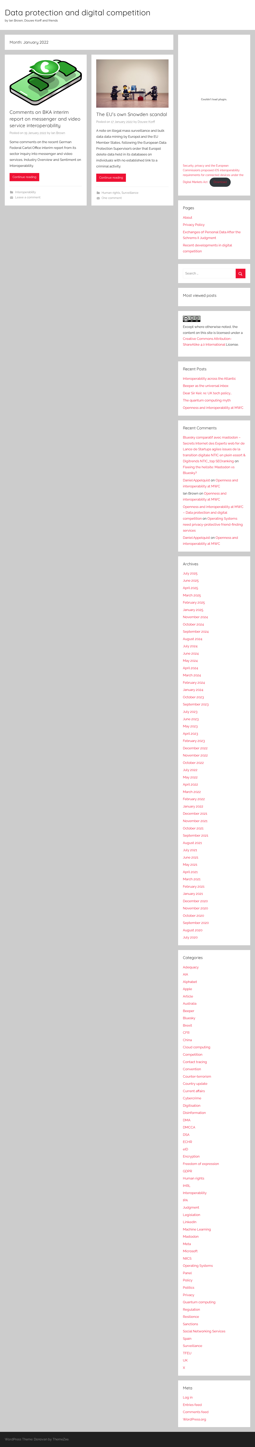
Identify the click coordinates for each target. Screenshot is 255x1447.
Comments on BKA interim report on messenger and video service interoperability (45, 118)
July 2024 (190, 646)
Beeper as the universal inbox (206, 386)
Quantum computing (199, 1302)
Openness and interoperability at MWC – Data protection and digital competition (213, 513)
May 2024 (190, 661)
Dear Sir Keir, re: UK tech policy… (207, 393)
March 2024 (192, 675)
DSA (186, 1135)
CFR (186, 1033)
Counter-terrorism (197, 1076)
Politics (188, 1288)
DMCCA (189, 1127)
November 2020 (195, 908)
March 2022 (192, 792)
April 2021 (190, 872)
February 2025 (194, 602)
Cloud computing (196, 1047)
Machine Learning (197, 1229)
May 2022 (190, 777)
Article (188, 996)
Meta (187, 1244)
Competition (192, 1054)
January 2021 (193, 894)
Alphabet (190, 982)
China (187, 1040)
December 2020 (195, 901)
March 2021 (191, 879)
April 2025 (190, 588)
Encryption (191, 1156)
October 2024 (193, 624)
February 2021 (193, 886)
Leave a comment (27, 197)
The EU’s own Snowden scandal (131, 114)
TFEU (187, 1353)
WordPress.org (194, 1419)
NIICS (187, 1258)
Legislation (191, 1215)
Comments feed (196, 1412)
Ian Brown (58, 133)
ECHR (187, 1142)
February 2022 (194, 799)
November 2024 (195, 617)
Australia (189, 1003)
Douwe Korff (146, 122)
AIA (185, 974)
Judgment (191, 1207)
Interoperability (25, 192)
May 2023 (190, 726)
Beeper (188, 1011)
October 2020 (193, 916)
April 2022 (190, 784)
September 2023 (196, 704)
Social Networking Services (204, 1331)
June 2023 (191, 719)
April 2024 (190, 668)
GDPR (187, 1171)
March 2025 (192, 595)
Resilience (191, 1317)
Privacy (188, 1295)
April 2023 (190, 734)
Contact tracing (195, 1062)
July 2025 (190, 573)
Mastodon (191, 1236)
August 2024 (192, 639)
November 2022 (195, 755)
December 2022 (195, 748)
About (187, 217)
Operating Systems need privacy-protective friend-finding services (213, 524)
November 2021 (195, 821)
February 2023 (194, 741)
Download (220, 182)
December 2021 (195, 813)
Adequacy (191, 967)
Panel (187, 1273)
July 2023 (190, 712)
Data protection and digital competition (77, 12)
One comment (112, 198)
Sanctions (190, 1324)
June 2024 (191, 653)
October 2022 (193, 763)
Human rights (111, 193)
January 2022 (193, 806)
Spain (187, 1339)
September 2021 (195, 835)
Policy (187, 1280)
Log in (188, 1397)
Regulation (191, 1309)
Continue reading (24, 177)
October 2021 (193, 828)
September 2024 (196, 631)
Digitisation (191, 1106)
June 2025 (191, 580)
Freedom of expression (201, 1164)
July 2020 (190, 937)
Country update (195, 1084)
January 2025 (193, 610)
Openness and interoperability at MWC (213, 408)
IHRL (186, 1186)
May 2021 (190, 865)
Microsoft (190, 1251)
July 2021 (190, 850)
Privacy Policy (194, 225)
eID (185, 1149)
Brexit (187, 1025)
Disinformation (194, 1113)
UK (185, 1360)
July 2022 (190, 770)
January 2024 (193, 690)
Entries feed (192, 1405)
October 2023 (193, 697)
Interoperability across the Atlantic (209, 379)
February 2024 (194, 683)
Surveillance (130, 193)
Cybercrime (192, 1098)
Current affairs (194, 1091)
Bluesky (189, 1018)
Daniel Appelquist (196, 480)
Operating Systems (198, 1266)
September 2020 (196, 923)
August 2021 (192, 843)
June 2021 (190, 857)
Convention (192, 1069)
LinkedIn (189, 1222)
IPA (185, 1200)
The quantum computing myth (207, 400)
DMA (186, 1120)
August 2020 (192, 930)
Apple (187, 989)
